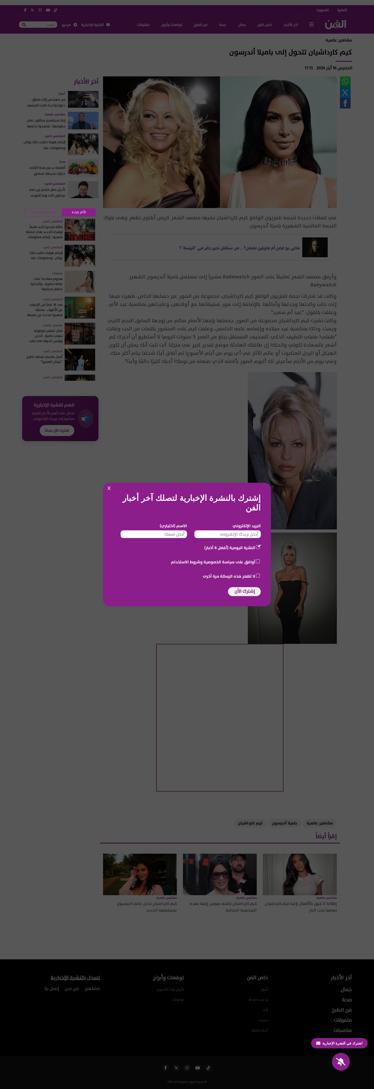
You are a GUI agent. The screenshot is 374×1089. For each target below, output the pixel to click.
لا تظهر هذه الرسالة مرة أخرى (229, 576)
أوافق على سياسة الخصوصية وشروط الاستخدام (213, 562)
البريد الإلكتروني (247, 526)
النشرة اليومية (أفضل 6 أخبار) (229, 547)
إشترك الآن (245, 591)
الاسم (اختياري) (173, 526)
